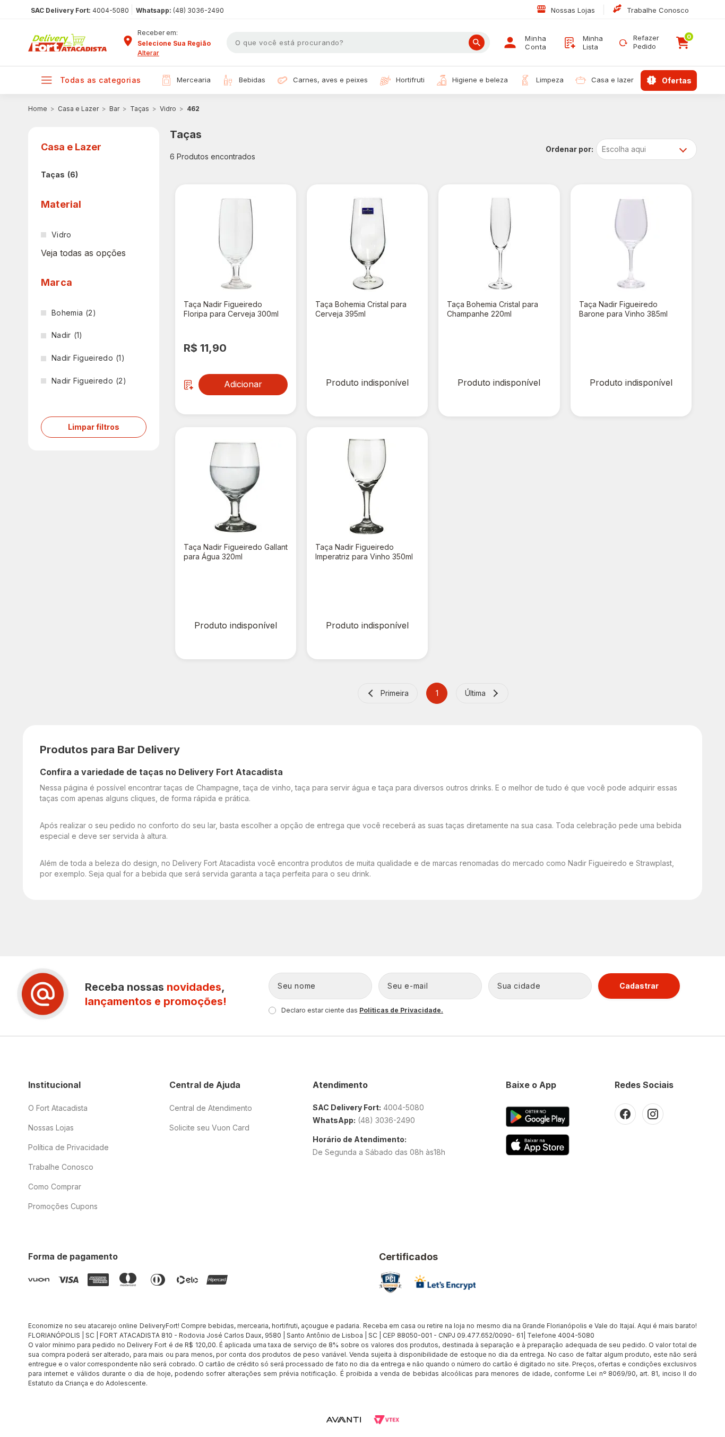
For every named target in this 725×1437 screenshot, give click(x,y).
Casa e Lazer (78, 109)
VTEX (386, 1420)
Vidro (168, 109)
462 (193, 109)
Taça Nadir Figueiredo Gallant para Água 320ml (236, 551)
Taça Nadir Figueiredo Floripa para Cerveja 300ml (231, 309)
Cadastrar (639, 985)
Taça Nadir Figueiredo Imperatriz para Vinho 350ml (364, 551)
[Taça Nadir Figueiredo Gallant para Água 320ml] (235, 486)
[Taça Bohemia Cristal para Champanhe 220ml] (499, 244)
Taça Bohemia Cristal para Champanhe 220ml (492, 309)
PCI (390, 1282)
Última (475, 693)
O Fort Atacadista (58, 1107)
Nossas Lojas (574, 10)
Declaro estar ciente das (362, 1010)
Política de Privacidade (68, 1147)
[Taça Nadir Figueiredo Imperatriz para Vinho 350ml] (367, 486)
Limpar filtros (93, 426)
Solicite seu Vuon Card (209, 1127)
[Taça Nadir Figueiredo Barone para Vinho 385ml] (631, 244)
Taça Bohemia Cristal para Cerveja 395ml (361, 309)
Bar (114, 109)
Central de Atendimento (210, 1107)
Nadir (66, 334)
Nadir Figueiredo (88, 357)
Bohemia (73, 312)
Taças (139, 109)
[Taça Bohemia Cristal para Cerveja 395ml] (367, 244)
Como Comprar (54, 1186)
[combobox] (178, 43)
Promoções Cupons (63, 1206)
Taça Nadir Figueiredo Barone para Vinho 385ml (623, 309)
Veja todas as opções (83, 253)
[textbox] (358, 42)
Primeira (395, 693)
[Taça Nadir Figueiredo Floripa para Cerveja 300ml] (235, 244)
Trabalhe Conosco (658, 10)
